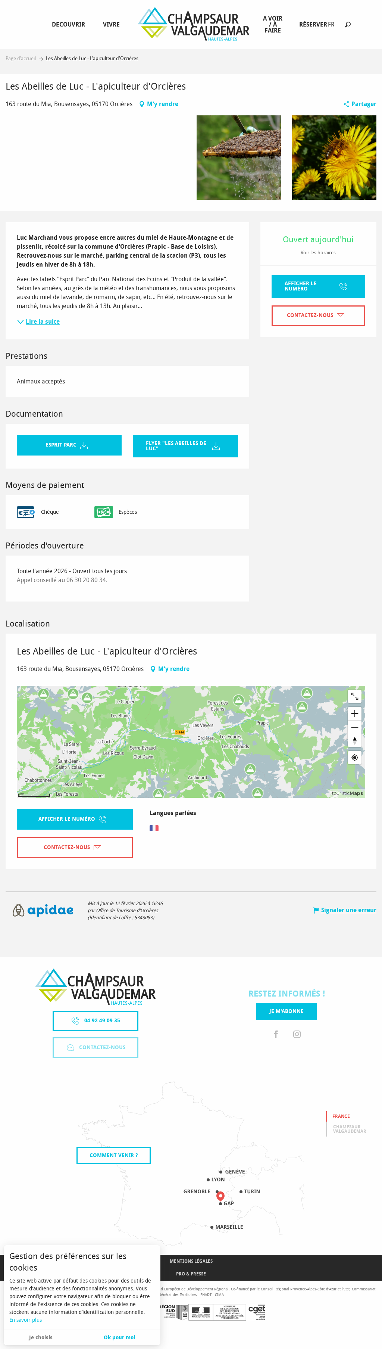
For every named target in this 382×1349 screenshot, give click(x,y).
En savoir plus (25, 1320)
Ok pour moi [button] (119, 1337)
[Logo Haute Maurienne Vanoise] (95, 987)
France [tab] (341, 1116)
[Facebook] (276, 1035)
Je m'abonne (286, 1011)
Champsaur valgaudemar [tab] (349, 1129)
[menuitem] (70, 25)
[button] (348, 24)
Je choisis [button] (41, 1337)
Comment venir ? (114, 1155)
